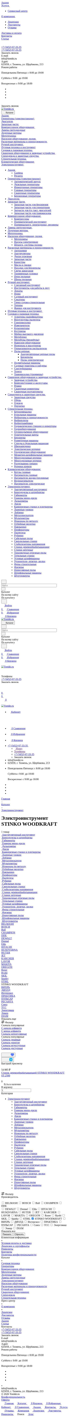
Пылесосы (20, 1144)
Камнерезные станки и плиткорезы (33, 1119)
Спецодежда (8, 1295)
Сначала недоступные (13, 1045)
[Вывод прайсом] (6, 1051)
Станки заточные (23, 1162)
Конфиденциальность (13, 1397)
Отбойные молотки (24, 1136)
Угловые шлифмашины (27, 1170)
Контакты (6, 1251)
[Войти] (2, 689)
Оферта (5, 1399)
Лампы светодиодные (13, 1277)
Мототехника (8, 1272)
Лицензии (13, 21)
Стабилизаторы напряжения (29, 1156)
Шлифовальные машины (27, 1185)
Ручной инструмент (12, 1289)
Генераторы (7, 1266)
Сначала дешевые (11, 1039)
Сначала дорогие (10, 1042)
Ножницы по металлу (26, 1133)
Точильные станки (24, 1167)
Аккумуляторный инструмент (30, 1101)
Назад (18, 748)
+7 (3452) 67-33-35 (11, 47)
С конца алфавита (11, 1031)
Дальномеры (21, 1113)
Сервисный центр (17, 11)
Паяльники (20, 1139)
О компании (8, 1306)
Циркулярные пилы (25, 1182)
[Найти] (4, 601)
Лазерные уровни (23, 1121)
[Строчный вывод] (4, 1051)
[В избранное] (8, 1055)
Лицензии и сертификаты (15, 1246)
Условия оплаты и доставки (16, 1243)
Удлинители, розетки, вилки (29, 1173)
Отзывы (12, 27)
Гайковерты (20, 1107)
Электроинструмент (19, 1098)
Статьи (5, 1323)
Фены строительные (25, 1176)
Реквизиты (7, 1249)
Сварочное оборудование (15, 1292)
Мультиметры (21, 1130)
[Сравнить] (7, 1059)
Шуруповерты (22, 1188)
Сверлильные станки (25, 1153)
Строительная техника (13, 1297)
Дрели (17, 1116)
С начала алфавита (11, 1028)
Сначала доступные (12, 1048)
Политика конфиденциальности (18, 1254)
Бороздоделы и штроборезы (29, 1104)
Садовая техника (10, 1263)
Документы (14, 24)
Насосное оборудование (14, 1283)
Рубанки (18, 1147)
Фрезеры (19, 1179)
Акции (5, 1320)
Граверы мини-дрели (25, 1110)
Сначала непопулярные (14, 1034)
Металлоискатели (24, 1127)
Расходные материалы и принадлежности (24, 1286)
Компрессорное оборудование (17, 1269)
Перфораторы (21, 1142)
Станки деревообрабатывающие (31, 1159)
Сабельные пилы (23, 1150)
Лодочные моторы (11, 1274)
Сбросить (19, 1234)
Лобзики (19, 1124)
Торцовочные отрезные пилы (30, 1165)
